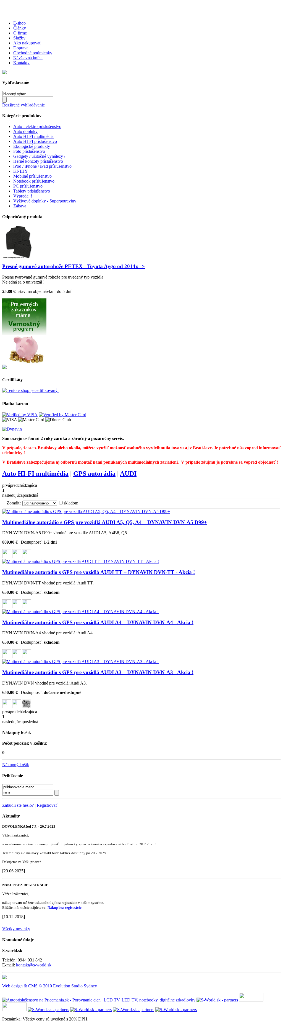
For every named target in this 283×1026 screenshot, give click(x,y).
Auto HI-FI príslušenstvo (35, 141)
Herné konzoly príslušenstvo (38, 161)
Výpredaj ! (22, 196)
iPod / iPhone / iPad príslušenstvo (42, 166)
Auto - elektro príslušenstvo (37, 126)
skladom (71, 503)
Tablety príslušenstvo (31, 191)
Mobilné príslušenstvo (32, 176)
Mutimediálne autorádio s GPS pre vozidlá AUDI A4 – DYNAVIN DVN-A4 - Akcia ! (97, 622)
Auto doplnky (25, 131)
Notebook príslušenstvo (33, 181)
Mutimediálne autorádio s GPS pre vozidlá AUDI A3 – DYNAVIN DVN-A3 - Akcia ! (97, 672)
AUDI (128, 473)
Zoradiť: (14, 503)
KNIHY (20, 171)
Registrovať (47, 805)
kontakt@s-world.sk (33, 965)
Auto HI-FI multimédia (33, 136)
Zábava (19, 206)
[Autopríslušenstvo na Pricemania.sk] (98, 1000)
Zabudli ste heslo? (18, 805)
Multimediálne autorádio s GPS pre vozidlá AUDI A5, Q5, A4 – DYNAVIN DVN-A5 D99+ (104, 522)
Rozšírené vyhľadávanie (23, 105)
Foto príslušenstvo (29, 151)
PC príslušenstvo (28, 186)
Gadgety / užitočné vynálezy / (39, 156)
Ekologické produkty (31, 146)
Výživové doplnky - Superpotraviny (44, 201)
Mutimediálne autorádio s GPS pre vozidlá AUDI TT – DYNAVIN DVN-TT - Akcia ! (98, 572)
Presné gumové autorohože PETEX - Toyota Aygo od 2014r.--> (73, 266)
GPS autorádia (94, 473)
